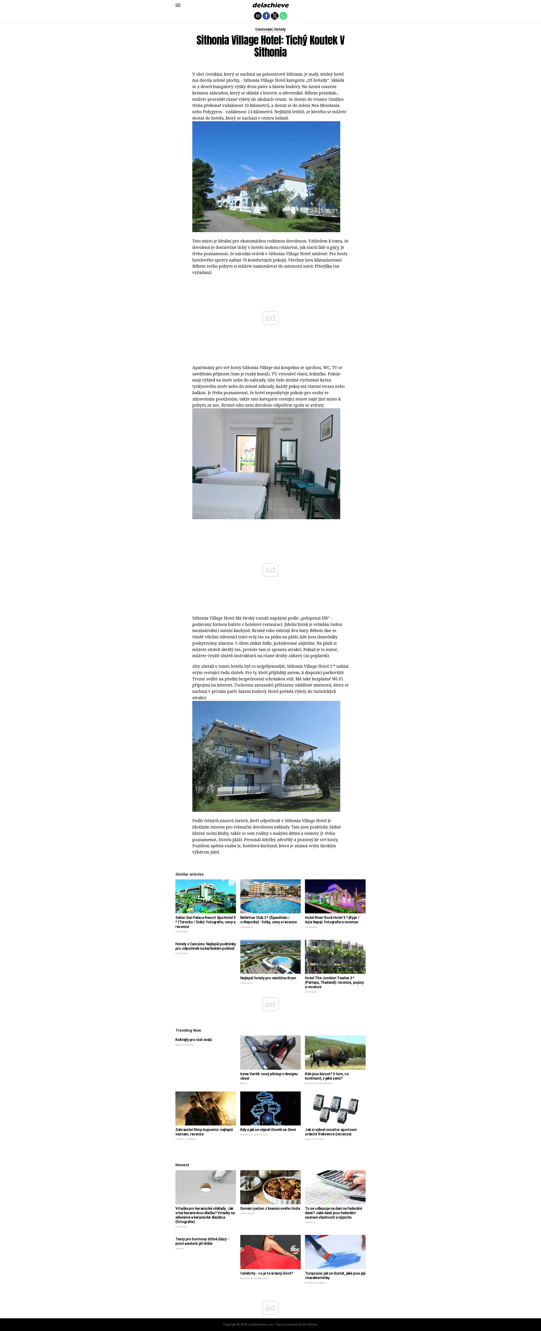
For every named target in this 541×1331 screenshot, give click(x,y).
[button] (177, 5)
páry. (335, 247)
